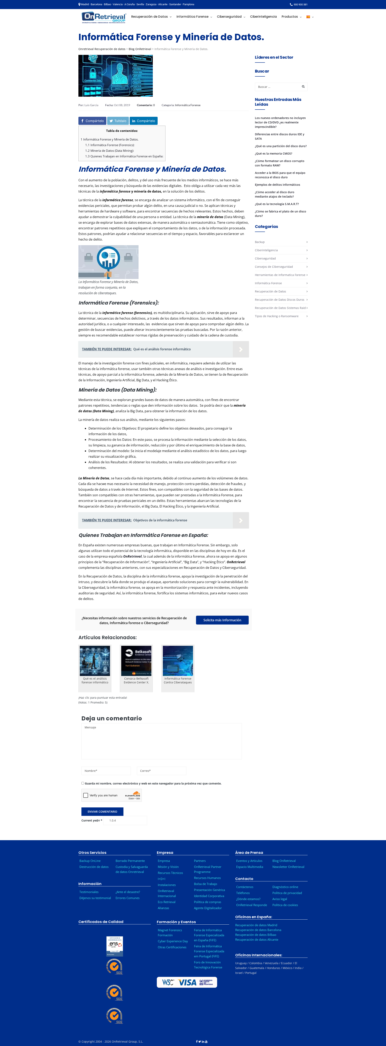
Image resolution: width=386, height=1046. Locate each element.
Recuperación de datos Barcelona (258, 930)
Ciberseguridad (265, 258)
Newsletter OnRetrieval (289, 867)
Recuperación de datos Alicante (256, 939)
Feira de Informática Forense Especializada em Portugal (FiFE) (209, 951)
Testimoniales (89, 892)
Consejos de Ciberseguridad (274, 267)
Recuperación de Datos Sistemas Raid (280, 308)
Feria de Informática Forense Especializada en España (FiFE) (209, 935)
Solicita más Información (222, 620)
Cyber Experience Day (173, 941)
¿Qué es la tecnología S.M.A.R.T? (277, 204)
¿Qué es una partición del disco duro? (281, 146)
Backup (260, 242)
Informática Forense (187, 105)
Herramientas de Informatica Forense (280, 275)
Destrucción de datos (94, 867)
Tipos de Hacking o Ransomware (277, 316)
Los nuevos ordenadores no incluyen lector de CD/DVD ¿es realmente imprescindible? (280, 122)
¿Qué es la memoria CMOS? (273, 153)
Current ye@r (91, 820)
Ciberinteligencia (266, 250)
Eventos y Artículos (249, 861)
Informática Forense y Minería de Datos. (110, 139)
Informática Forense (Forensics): (109, 145)
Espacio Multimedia (249, 867)
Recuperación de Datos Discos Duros (279, 299)
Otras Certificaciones (172, 947)
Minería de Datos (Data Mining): (109, 151)
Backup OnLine (90, 861)
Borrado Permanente (130, 861)
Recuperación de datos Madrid (256, 925)
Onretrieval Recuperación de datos (101, 49)
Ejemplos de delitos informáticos (277, 185)
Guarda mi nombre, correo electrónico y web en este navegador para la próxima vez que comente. (153, 783)
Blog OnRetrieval (140, 49)
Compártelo (95, 121)
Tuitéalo (120, 121)
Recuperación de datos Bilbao (255, 935)
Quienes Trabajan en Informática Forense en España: (124, 156)
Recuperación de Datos (270, 291)
